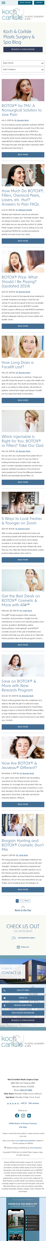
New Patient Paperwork (23, 1013)
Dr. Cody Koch (26, 611)
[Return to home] (23, 1043)
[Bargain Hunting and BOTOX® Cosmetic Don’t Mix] (23, 825)
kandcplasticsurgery (26, 938)
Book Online (25, 3)
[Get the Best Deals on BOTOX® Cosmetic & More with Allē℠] (23, 580)
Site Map (23, 1127)
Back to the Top (23, 910)
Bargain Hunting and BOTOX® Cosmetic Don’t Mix (23, 845)
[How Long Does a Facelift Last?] (23, 347)
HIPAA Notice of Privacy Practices (23, 1124)
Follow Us (25, 947)
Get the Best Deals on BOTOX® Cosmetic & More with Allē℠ (21, 600)
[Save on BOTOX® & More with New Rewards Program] (23, 666)
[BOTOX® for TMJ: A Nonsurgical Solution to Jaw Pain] (23, 90)
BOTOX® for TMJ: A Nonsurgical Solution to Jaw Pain (22, 110)
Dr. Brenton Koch (22, 120)
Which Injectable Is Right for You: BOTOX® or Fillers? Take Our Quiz (23, 441)
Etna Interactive (36, 1148)
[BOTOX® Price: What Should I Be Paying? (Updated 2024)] (23, 261)
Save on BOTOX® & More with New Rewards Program (19, 686)
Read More (23, 155)
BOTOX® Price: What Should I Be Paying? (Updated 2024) (20, 282)
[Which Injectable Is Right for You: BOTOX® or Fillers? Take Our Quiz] (23, 421)
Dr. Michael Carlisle (24, 210)
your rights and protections (26, 1141)
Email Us (23, 998)
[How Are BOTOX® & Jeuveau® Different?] (23, 747)
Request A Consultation (23, 49)
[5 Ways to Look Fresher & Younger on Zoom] (23, 503)
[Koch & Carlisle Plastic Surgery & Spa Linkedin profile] (29, 1117)
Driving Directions (23, 1005)
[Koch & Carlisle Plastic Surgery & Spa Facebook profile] (17, 1117)
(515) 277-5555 (23, 990)
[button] (3, 3)
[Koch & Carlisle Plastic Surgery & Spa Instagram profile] (23, 1117)
